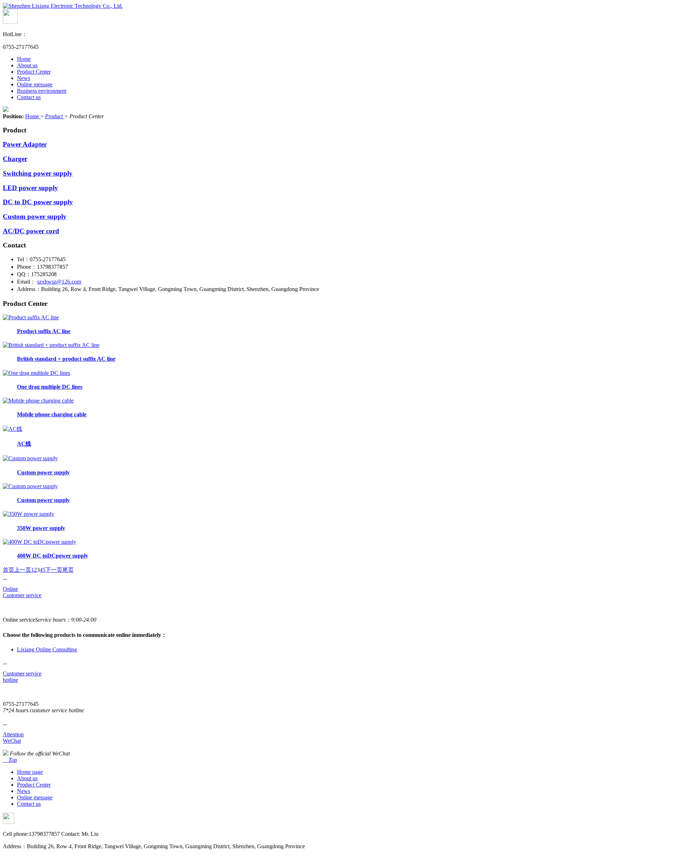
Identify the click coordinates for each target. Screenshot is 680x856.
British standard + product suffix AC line (66, 359)
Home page (30, 772)
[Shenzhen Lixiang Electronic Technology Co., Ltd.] (63, 6)
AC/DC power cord (31, 231)
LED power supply (30, 188)
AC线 (24, 444)
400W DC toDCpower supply (52, 556)
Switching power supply (38, 173)
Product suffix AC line (43, 331)
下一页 (53, 570)
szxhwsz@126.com (59, 282)
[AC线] (12, 429)
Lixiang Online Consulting (47, 649)
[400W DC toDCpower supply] (39, 542)
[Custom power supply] (30, 458)
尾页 (68, 570)
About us (27, 65)
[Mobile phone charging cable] (38, 401)
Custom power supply (35, 216)
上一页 (22, 570)
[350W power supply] (28, 514)
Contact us (29, 97)
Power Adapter (25, 144)
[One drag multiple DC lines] (36, 373)
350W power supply (41, 528)
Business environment (41, 91)
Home (24, 59)
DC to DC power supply (38, 202)
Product (54, 116)
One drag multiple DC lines (50, 387)
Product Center (34, 72)
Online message (34, 84)
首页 (8, 570)
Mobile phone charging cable (51, 414)
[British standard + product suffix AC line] (51, 345)
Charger (15, 158)
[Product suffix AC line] (31, 317)
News (23, 78)
